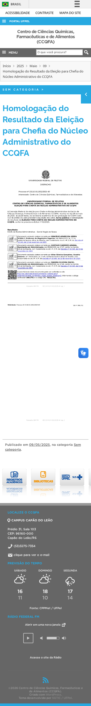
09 (45, 66)
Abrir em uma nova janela (43, 624)
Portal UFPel (19, 21)
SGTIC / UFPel (62, 697)
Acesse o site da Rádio (45, 657)
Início (7, 66)
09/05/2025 (39, 445)
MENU (12, 52)
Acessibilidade (18, 12)
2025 (20, 66)
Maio (33, 66)
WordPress (53, 694)
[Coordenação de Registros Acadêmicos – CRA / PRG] (14, 483)
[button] (28, 638)
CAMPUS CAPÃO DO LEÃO (32, 520)
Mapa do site (70, 12)
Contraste (44, 12)
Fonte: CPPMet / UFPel (46, 608)
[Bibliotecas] (43, 483)
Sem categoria (21, 89)
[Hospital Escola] (72, 483)
